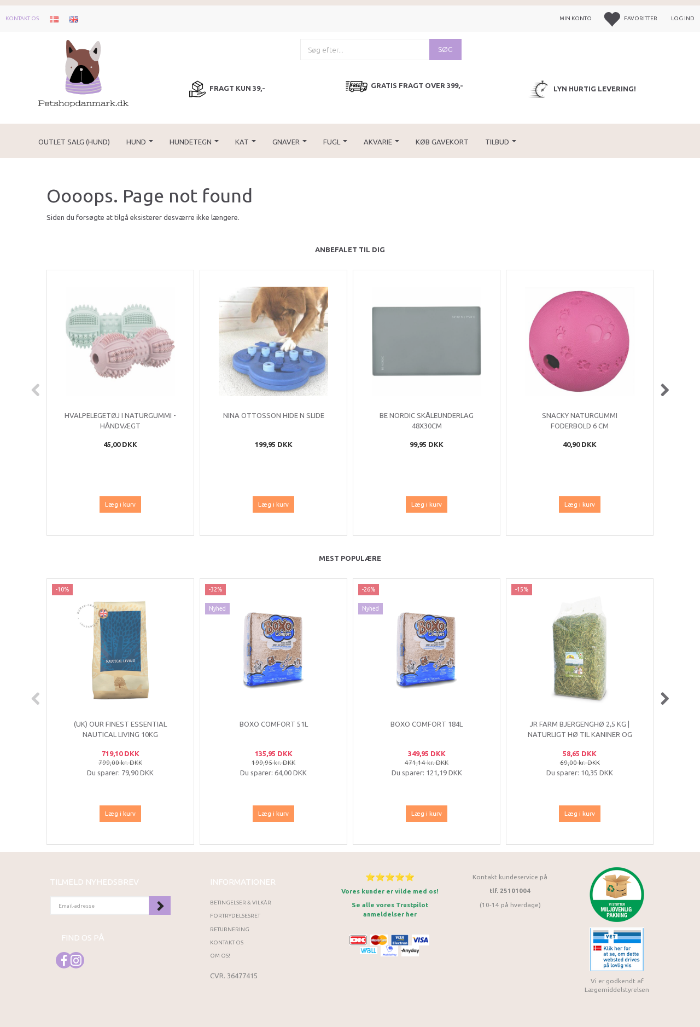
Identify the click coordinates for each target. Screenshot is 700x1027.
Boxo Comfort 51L (274, 724)
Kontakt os (22, 18)
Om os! (220, 956)
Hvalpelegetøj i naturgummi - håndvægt (120, 420)
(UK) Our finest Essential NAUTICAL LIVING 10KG (120, 729)
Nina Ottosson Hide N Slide (273, 415)
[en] (74, 18)
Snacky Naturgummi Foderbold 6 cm (579, 420)
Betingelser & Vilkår (240, 903)
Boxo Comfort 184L (426, 724)
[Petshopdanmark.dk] (83, 72)
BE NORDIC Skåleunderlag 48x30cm (427, 420)
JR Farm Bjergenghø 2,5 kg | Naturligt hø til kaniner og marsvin (580, 734)
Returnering (229, 929)
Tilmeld (160, 905)
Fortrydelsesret (235, 916)
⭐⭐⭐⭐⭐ (390, 876)
